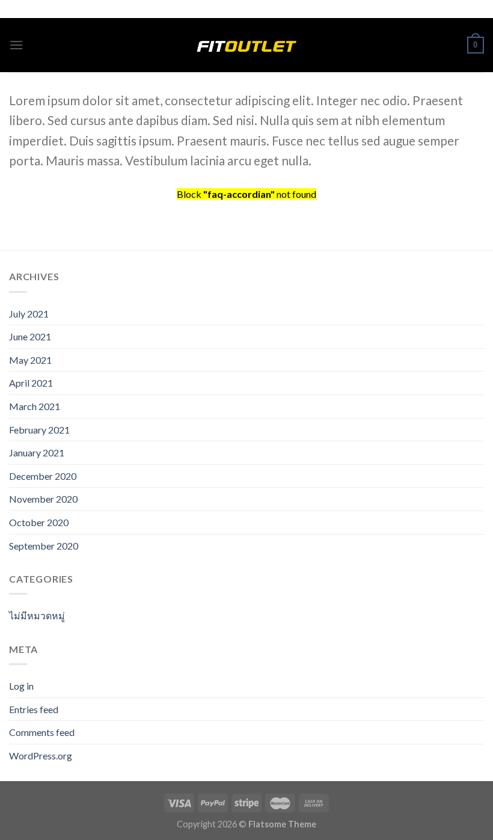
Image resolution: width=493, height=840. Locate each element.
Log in (21, 685)
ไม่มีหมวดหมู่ (37, 615)
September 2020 (43, 545)
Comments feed (42, 732)
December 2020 (42, 476)
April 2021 (31, 382)
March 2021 (34, 406)
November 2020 (43, 498)
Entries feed (33, 709)
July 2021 (29, 313)
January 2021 (36, 452)
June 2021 (30, 336)
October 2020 (39, 522)
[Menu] (16, 45)
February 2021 (39, 429)
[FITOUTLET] (246, 45)
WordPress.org (40, 755)
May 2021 (30, 360)
